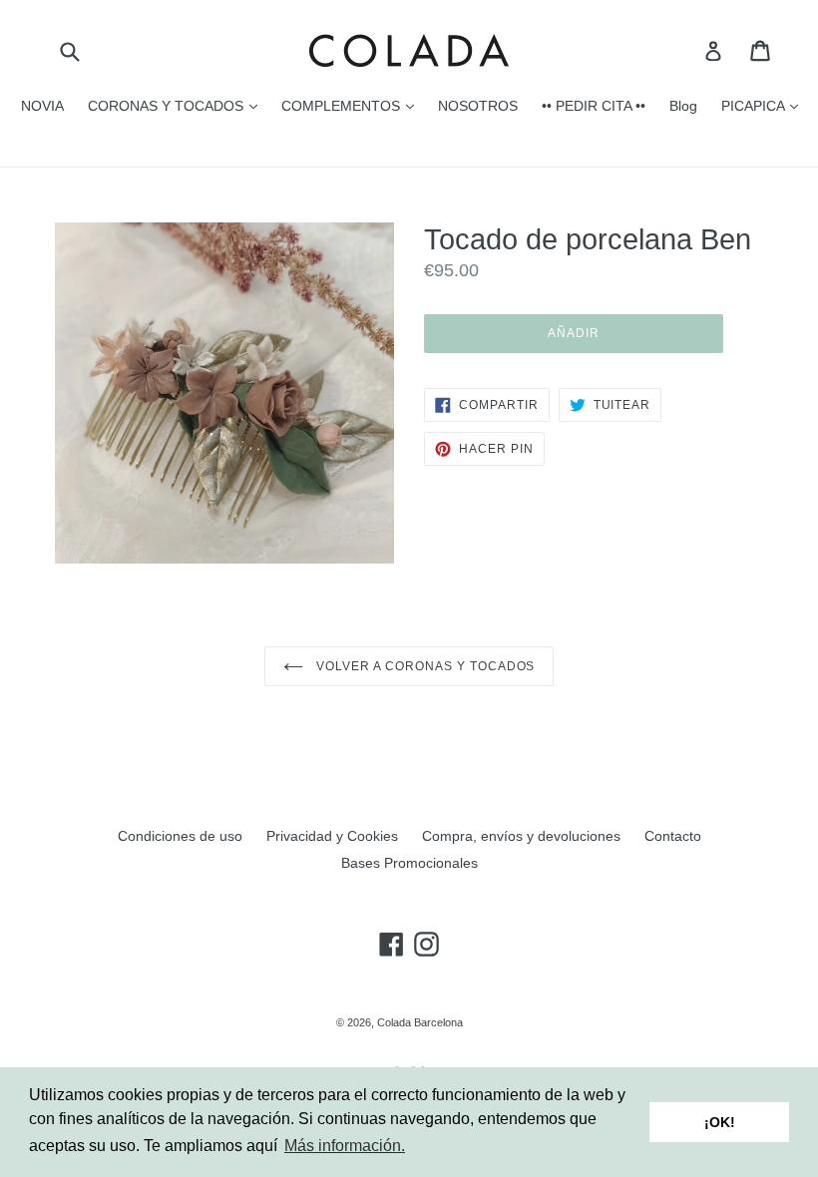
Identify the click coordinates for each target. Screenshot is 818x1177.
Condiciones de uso (180, 836)
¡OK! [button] (719, 1122)
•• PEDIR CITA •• (593, 106)
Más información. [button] (344, 1145)
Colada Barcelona (420, 1022)
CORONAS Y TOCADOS (177, 105)
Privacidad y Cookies (332, 836)
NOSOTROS (478, 106)
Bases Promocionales (409, 863)
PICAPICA (764, 105)
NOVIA (42, 106)
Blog (683, 106)
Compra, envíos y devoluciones (521, 836)
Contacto (672, 836)
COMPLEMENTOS (352, 105)
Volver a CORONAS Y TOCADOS (424, 666)
